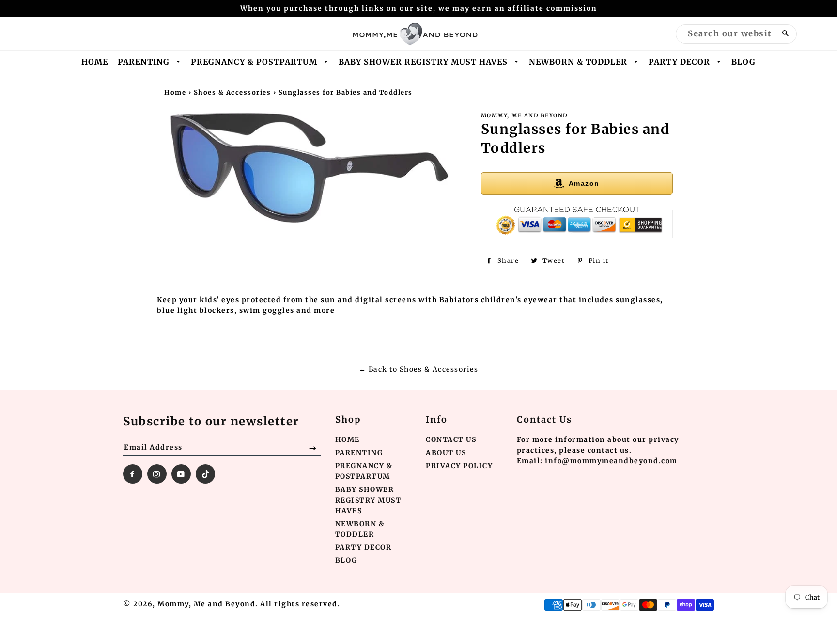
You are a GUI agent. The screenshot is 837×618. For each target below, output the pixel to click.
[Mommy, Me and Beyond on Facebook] (132, 474)
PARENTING (145, 61)
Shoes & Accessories (232, 92)
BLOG (743, 61)
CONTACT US (451, 439)
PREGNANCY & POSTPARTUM (255, 61)
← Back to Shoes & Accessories (419, 369)
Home (175, 92)
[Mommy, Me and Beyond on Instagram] (157, 474)
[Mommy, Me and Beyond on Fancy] (205, 474)
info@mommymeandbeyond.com (611, 460)
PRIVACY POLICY (459, 465)
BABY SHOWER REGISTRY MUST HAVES (424, 61)
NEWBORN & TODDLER (579, 61)
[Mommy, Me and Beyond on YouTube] (181, 474)
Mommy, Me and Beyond (206, 604)
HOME (94, 61)
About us (446, 452)
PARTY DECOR (681, 61)
